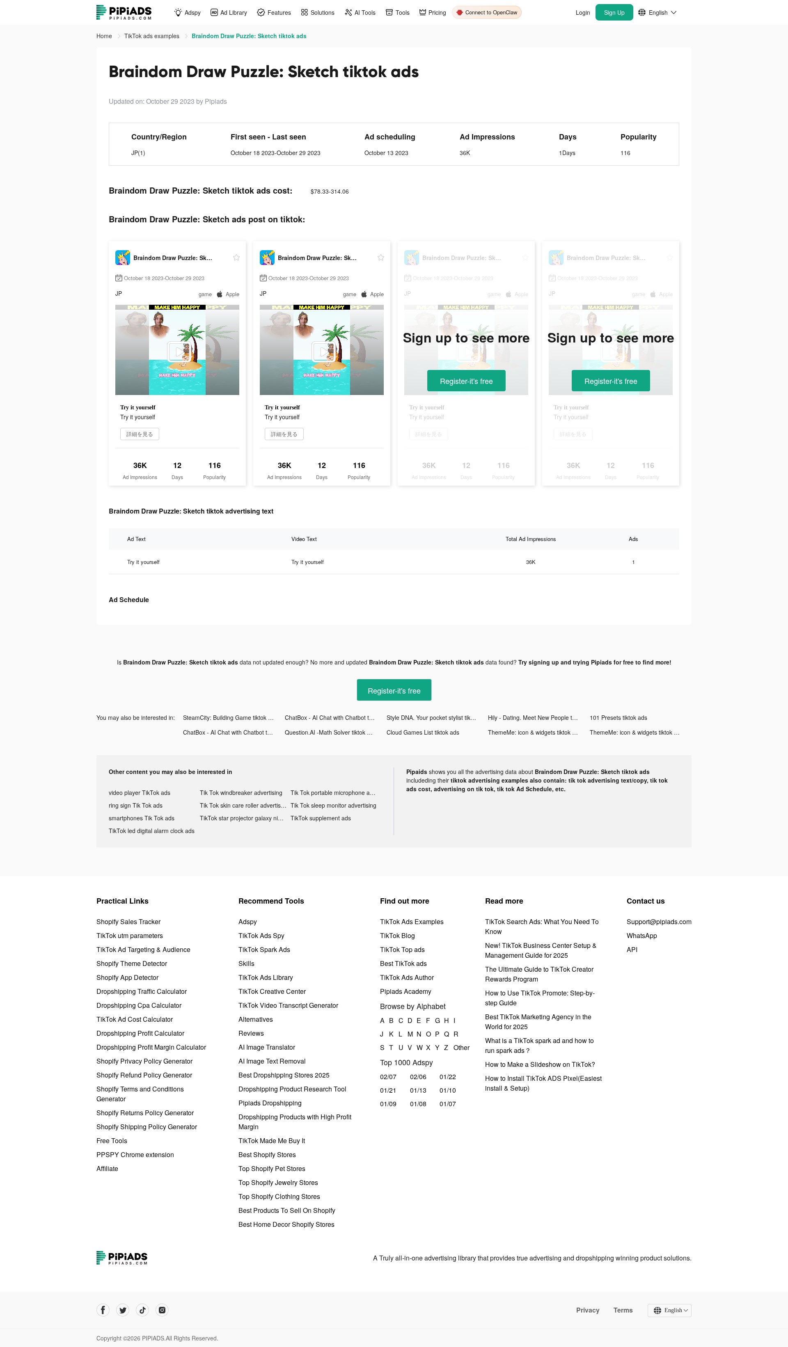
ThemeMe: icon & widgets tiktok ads (535, 732)
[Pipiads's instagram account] (162, 1310)
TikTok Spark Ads (264, 949)
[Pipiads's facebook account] (103, 1310)
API (632, 949)
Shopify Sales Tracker (128, 921)
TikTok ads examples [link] (152, 36)
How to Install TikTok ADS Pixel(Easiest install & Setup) (543, 1083)
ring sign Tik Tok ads (136, 805)
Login (583, 12)
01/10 (448, 1090)
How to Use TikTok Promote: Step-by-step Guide (540, 997)
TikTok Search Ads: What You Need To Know (542, 926)
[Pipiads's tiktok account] (142, 1310)
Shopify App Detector (127, 977)
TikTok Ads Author (407, 977)
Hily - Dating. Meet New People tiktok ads (539, 717)
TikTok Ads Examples (412, 921)
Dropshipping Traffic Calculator (141, 991)
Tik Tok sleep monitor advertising (333, 805)
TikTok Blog (397, 935)
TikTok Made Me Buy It (271, 1140)
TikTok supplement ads (321, 818)
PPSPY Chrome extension (135, 1154)
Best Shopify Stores (267, 1154)
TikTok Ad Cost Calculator (134, 1019)
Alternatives (255, 1019)
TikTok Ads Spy (261, 935)
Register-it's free (466, 380)
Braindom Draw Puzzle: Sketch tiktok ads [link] (249, 36)
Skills (246, 963)
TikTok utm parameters (129, 935)
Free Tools (111, 1140)
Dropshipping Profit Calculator (140, 1033)
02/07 (388, 1076)
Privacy (588, 1310)
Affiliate (107, 1168)
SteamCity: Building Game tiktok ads (230, 717)
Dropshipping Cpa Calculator (138, 1005)
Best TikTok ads (403, 963)
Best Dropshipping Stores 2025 (284, 1075)
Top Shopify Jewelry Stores (278, 1182)
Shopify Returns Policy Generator (145, 1112)
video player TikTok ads (139, 792)
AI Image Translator (266, 1047)
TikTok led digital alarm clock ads (152, 830)
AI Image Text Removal (272, 1061)
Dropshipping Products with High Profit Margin (294, 1121)
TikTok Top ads (402, 949)
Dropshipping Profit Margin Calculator (151, 1047)
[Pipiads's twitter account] (122, 1310)
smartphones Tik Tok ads (141, 818)
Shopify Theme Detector (131, 963)
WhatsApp (642, 935)
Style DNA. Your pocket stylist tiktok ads (437, 717)
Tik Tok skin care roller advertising (244, 805)
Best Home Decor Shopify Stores (286, 1224)
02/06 (418, 1076)
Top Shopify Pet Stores (271, 1168)
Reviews (251, 1033)
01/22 (448, 1076)
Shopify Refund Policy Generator (144, 1075)
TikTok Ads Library (265, 977)
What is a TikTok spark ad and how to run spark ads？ (539, 1045)
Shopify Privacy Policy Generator (144, 1061)
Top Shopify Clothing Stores (279, 1196)
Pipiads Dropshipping (270, 1102)
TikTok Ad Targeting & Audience (143, 949)
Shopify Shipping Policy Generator (146, 1126)
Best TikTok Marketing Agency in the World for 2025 (538, 1021)
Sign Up (614, 12)
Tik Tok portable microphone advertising (336, 792)
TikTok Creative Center (272, 991)
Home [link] (105, 36)
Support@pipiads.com (659, 921)
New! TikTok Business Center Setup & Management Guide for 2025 (541, 950)
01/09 (388, 1103)
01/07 (448, 1103)
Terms (623, 1310)
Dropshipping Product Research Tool (292, 1089)
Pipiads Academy (405, 991)
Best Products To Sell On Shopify (286, 1210)
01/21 (388, 1090)
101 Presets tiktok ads (618, 717)
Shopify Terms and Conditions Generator (140, 1093)
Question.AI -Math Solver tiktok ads (330, 732)
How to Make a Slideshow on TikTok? (540, 1064)
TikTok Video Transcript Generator (288, 1005)
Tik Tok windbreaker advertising (241, 792)
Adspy (247, 921)
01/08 (418, 1103)
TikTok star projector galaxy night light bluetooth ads (245, 818)
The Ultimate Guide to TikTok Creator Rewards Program (539, 974)
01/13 (418, 1090)
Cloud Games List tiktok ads (423, 732)
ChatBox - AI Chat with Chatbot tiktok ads (336, 717)
